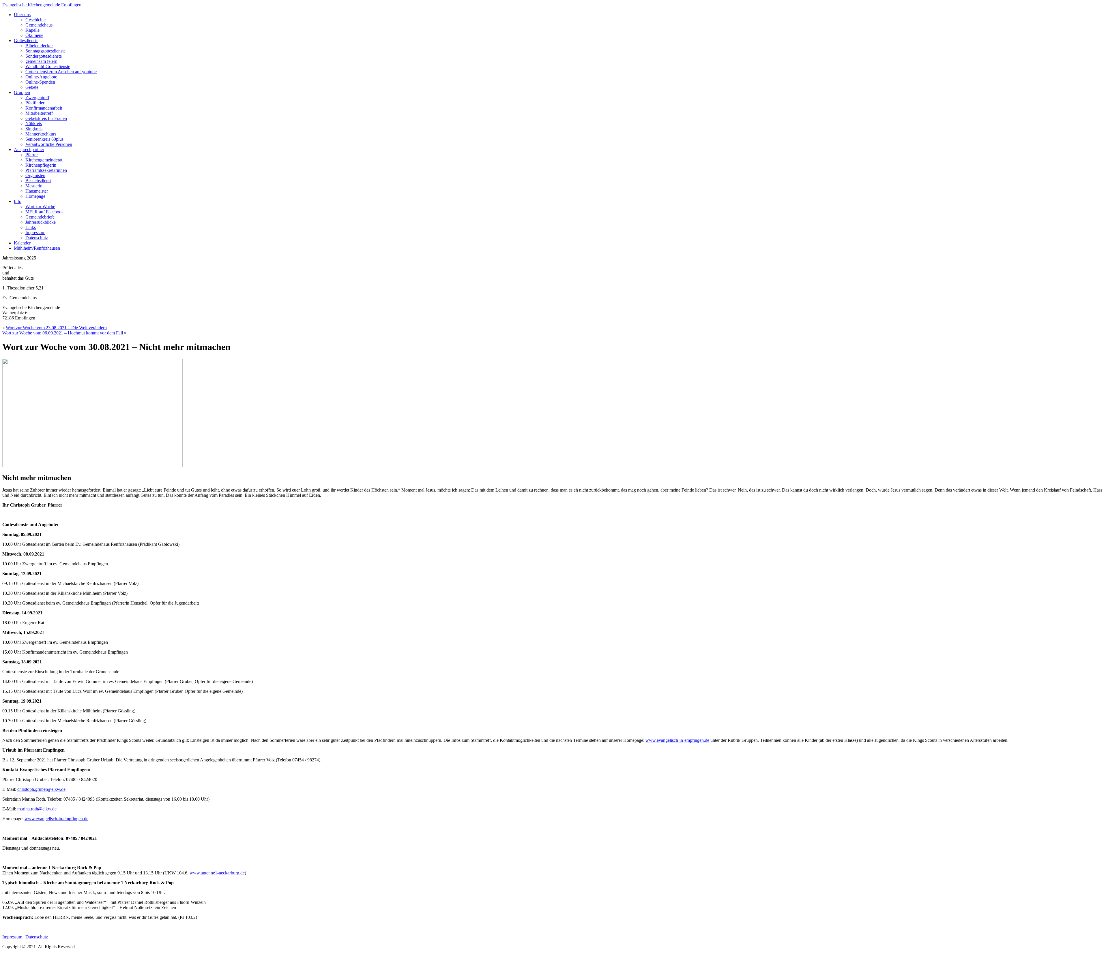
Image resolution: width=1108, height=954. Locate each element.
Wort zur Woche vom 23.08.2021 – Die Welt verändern (56, 327)
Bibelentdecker (39, 45)
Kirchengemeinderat (43, 159)
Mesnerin (33, 185)
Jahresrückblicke (40, 222)
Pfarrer (31, 154)
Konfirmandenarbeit (43, 108)
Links (30, 227)
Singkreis (33, 128)
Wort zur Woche (40, 206)
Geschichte (35, 19)
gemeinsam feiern (41, 61)
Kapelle (32, 30)
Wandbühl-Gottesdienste (47, 66)
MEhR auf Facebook (44, 211)
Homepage (35, 196)
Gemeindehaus (39, 24)
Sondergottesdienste (43, 56)
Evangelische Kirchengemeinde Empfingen (41, 4)
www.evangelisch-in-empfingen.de (677, 740)
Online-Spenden (40, 82)
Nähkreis (33, 123)
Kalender (22, 242)
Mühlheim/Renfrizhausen (37, 248)
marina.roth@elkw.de (37, 808)
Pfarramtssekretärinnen (46, 170)
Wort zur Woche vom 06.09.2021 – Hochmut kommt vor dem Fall (62, 332)
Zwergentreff (37, 97)
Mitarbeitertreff (39, 113)
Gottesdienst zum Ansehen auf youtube (61, 71)
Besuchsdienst (38, 180)
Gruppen (22, 92)
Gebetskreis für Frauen (46, 118)
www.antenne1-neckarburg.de (217, 872)
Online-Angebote (41, 76)
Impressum (35, 232)
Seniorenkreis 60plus (44, 139)
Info (17, 201)
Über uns (22, 14)
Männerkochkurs (40, 133)
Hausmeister (36, 191)
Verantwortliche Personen (48, 144)
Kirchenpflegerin (40, 165)
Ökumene (34, 35)
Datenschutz (36, 237)
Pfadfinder (34, 102)
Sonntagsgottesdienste (45, 50)
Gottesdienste (26, 40)
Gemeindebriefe (40, 216)
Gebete (31, 87)
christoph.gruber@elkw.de (41, 789)
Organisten (35, 175)
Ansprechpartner (29, 149)
